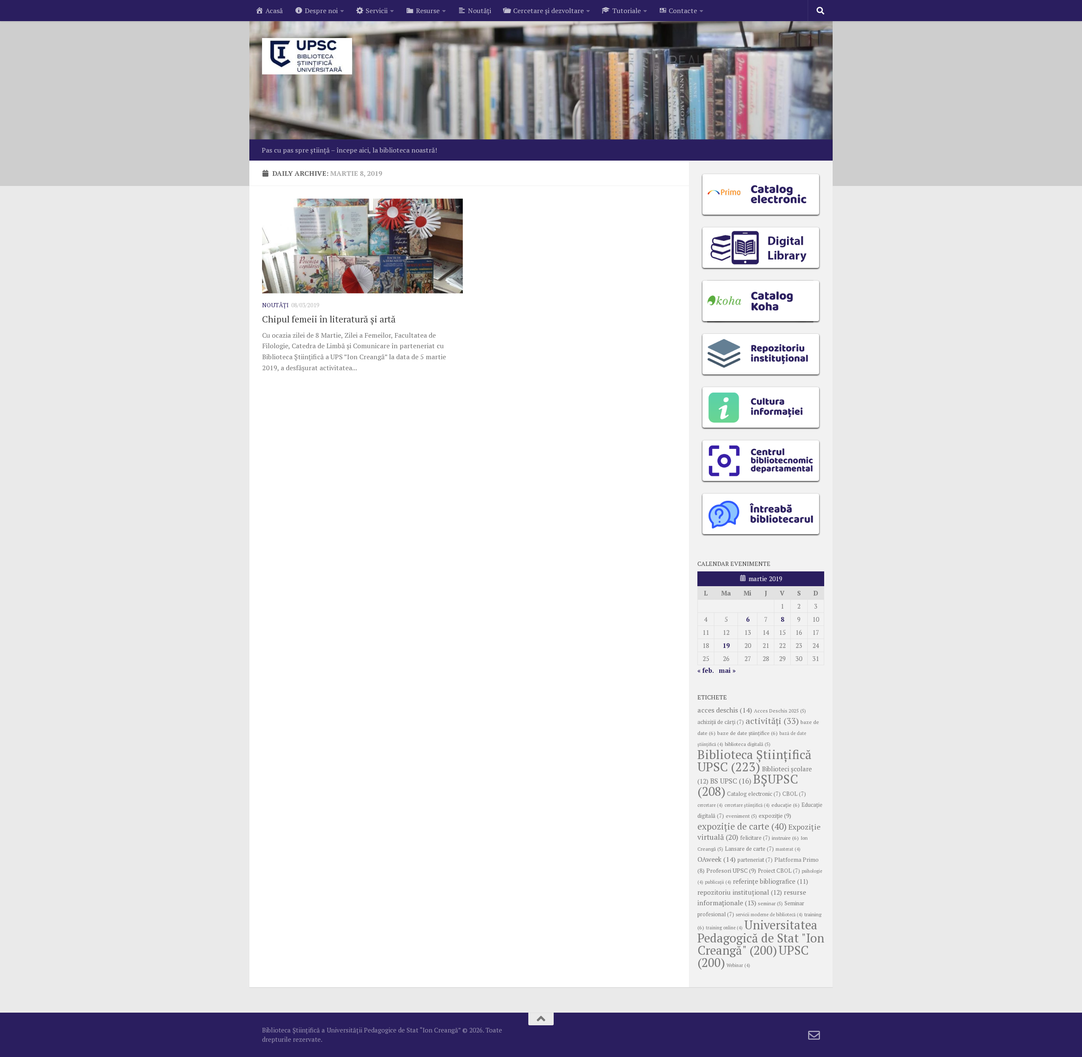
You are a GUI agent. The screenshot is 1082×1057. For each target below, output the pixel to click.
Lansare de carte (749, 848)
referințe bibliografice (770, 881)
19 (726, 645)
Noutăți (275, 305)
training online (724, 928)
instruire (785, 837)
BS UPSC (730, 781)
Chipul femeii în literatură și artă (329, 319)
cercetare (710, 805)
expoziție (775, 815)
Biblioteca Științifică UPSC (754, 760)
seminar (770, 903)
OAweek (716, 859)
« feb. (705, 670)
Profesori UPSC (731, 870)
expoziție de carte (742, 826)
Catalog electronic (754, 794)
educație (785, 804)
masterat (788, 849)
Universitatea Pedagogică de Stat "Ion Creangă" (760, 937)
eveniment (741, 816)
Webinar (738, 965)
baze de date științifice (747, 733)
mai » (727, 670)
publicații (718, 882)
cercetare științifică (747, 805)
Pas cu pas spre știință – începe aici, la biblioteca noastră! (349, 150)
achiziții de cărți (720, 722)
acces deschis (724, 710)
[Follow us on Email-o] (814, 1035)
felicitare (755, 837)
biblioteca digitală (748, 744)
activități (772, 721)
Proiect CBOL (779, 870)
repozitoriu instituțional (739, 892)
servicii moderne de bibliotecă (769, 915)
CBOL (794, 794)
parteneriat (755, 859)
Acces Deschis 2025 (780, 710)
